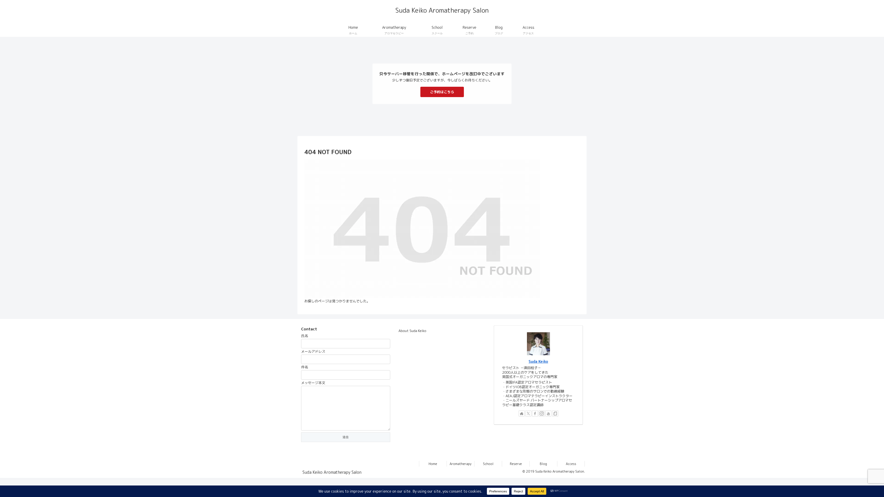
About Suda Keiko (412, 330)
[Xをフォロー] (528, 413)
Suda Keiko (538, 361)
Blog (543, 464)
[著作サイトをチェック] (522, 413)
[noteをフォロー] (555, 413)
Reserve (516, 464)
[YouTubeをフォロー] (548, 413)
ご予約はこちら (442, 92)
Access (571, 464)
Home (433, 464)
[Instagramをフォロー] (542, 413)
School (488, 464)
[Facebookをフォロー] (535, 413)
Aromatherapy (460, 464)
